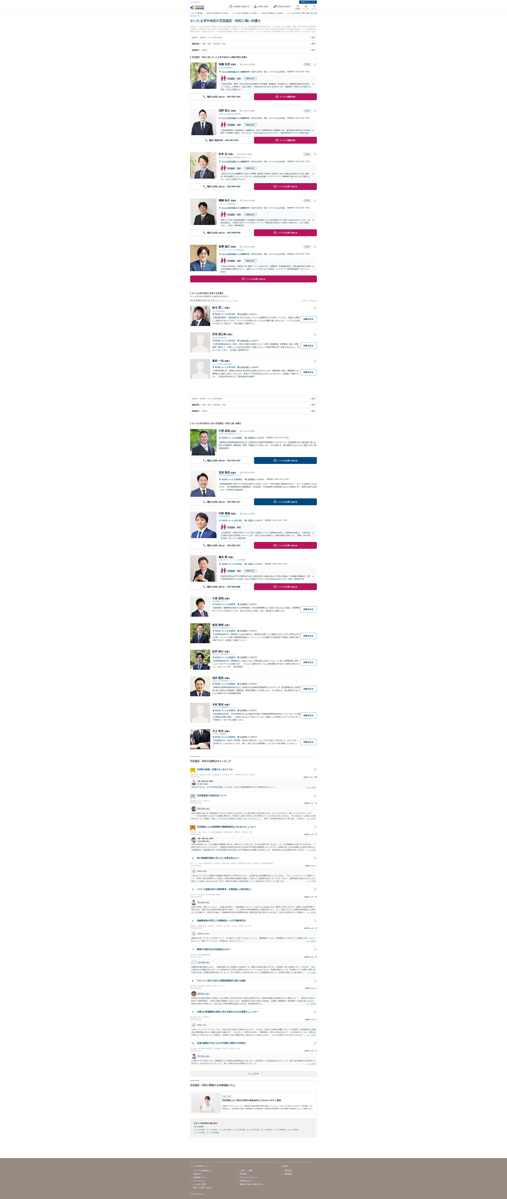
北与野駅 (243, 314)
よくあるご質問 (199, 1184)
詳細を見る (308, 319)
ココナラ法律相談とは (202, 1170)
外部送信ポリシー (247, 1181)
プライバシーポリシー (249, 1177)
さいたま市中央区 (229, 72)
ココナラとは (198, 1181)
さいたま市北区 (211, 1130)
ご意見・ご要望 (246, 1170)
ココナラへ (196, 2)
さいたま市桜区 (266, 1130)
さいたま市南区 (292, 1130)
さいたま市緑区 (199, 1133)
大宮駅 (250, 520)
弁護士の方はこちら (308, 2)
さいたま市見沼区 (239, 1130)
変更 (313, 37)
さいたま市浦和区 (235, 438)
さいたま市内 (198, 1127)
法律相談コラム (199, 1177)
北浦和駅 (251, 438)
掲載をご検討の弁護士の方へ (252, 1184)
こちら (236, 300)
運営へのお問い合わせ (202, 1187)
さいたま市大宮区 (235, 520)
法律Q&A (197, 1174)
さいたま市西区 (199, 1130)
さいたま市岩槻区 (212, 1133)
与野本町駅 (244, 341)
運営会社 (288, 1170)
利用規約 (243, 1174)
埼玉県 (217, 314)
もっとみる (253, 1073)
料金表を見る (250, 78)
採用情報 (288, 1174)
